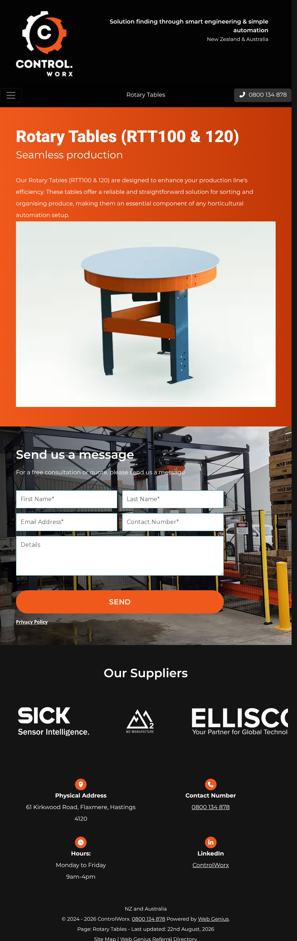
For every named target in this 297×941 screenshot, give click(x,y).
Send (119, 602)
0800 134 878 (211, 807)
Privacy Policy (32, 622)
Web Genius (213, 919)
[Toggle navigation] (11, 95)
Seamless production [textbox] (69, 155)
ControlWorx (210, 865)
